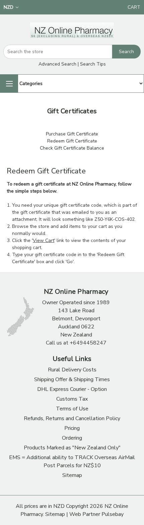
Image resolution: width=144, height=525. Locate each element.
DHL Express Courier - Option (72, 389)
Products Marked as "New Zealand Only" (72, 447)
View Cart (43, 240)
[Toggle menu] (9, 83)
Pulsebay (112, 514)
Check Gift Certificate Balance (72, 148)
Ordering (72, 438)
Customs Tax (72, 399)
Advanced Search (57, 64)
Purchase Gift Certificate (72, 134)
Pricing (72, 428)
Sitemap (72, 475)
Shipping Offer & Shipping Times (72, 379)
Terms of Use (72, 408)
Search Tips (93, 64)
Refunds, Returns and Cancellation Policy (72, 418)
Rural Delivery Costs (72, 369)
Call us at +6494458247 (76, 343)
